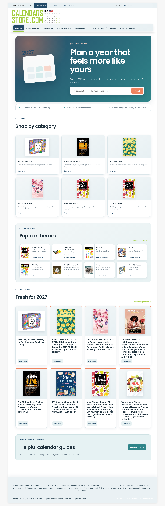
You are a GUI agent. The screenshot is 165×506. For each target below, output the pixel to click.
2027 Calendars (32, 28)
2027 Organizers (64, 28)
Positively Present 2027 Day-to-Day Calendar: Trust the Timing (31, 342)
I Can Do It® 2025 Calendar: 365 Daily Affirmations (67, 6)
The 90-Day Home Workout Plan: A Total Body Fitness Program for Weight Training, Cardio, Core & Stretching (31, 407)
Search (137, 91)
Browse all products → (142, 302)
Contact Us (136, 499)
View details (23, 361)
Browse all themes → (139, 240)
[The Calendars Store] (36, 16)
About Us (127, 499)
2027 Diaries (48, 28)
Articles (113, 28)
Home (19, 28)
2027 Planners (80, 28)
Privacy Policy (147, 499)
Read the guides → (137, 447)
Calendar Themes (127, 28)
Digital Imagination (81, 499)
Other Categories (97, 28)
